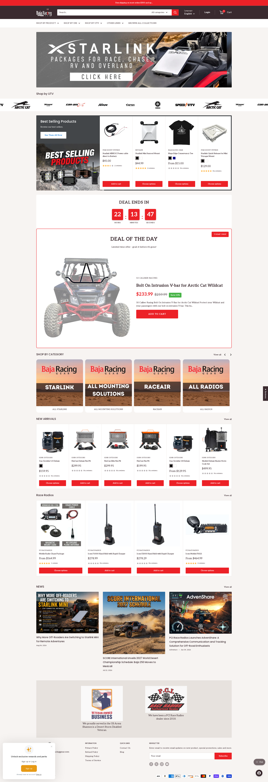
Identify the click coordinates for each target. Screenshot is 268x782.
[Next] (230, 152)
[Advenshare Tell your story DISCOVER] (134, 59)
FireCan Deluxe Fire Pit (81, 461)
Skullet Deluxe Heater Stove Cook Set (214, 462)
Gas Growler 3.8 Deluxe (179, 461)
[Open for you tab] (259, 773)
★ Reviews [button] (265, 393)
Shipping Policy (92, 756)
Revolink (139, 150)
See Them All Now (53, 135)
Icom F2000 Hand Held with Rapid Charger (155, 554)
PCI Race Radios (45, 550)
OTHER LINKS (113, 23)
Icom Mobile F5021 (194, 554)
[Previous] (225, 355)
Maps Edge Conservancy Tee (180, 153)
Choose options (148, 184)
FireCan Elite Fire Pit (112, 461)
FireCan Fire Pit (143, 461)
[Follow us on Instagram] (162, 764)
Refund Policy (91, 752)
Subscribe (223, 756)
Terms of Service (93, 760)
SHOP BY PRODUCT (46, 23)
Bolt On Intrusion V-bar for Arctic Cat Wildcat (179, 285)
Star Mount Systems (111, 150)
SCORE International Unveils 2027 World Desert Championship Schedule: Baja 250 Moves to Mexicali (130, 662)
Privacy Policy (91, 748)
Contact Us (125, 748)
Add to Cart (157, 314)
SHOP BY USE (70, 23)
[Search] (175, 12)
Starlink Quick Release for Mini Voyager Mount (214, 154)
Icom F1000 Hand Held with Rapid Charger (106, 554)
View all (217, 354)
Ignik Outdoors (45, 458)
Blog (122, 752)
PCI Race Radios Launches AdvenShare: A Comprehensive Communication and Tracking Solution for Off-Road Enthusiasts (197, 641)
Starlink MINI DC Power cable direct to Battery (115, 154)
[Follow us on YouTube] (167, 764)
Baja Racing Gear (175, 150)
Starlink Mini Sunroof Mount (147, 153)
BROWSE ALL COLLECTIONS (142, 23)
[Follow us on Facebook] (151, 764)
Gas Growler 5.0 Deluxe (49, 461)
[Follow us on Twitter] (156, 764)
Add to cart (116, 184)
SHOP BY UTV (92, 23)
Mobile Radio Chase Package (51, 554)
